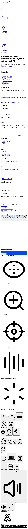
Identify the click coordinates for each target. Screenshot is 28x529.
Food (17, 125)
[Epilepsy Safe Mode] (1, 410)
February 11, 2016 (4, 95)
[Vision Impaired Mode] (1, 286)
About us (5, 27)
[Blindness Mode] (1, 379)
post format (14, 127)
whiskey (24, 127)
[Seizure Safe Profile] (1, 317)
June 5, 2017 (6, 67)
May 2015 (5, 146)
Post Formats (6, 82)
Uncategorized (6, 83)
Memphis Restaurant (14, 95)
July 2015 (5, 143)
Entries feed (5, 153)
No (13, 527)
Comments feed (6, 154)
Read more (16, 527)
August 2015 (6, 142)
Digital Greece (4, 206)
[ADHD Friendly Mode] (1, 348)
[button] (3, 417)
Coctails (11, 125)
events (15, 125)
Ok (12, 527)
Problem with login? (5, 214)
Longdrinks (6, 127)
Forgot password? (4, 210)
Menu (4, 28)
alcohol (2, 125)
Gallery (4, 29)
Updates (5, 84)
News (4, 78)
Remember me (13, 210)
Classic (4, 74)
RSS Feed (8, 179)
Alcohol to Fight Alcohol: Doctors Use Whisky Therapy (10, 99)
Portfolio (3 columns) (7, 81)
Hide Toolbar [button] (3, 253)
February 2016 (6, 141)
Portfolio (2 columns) (7, 79)
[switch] (1, 286)
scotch (20, 127)
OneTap (7, 251)
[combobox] (14, 218)
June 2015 (5, 144)
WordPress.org (6, 155)
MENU (2, 16)
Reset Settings (4, 511)
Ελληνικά (5, 32)
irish (20, 125)
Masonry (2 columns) (7, 76)
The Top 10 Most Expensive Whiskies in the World (9, 93)
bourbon (6, 125)
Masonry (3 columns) (7, 77)
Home (4, 26)
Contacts (5, 31)
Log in (4, 151)
